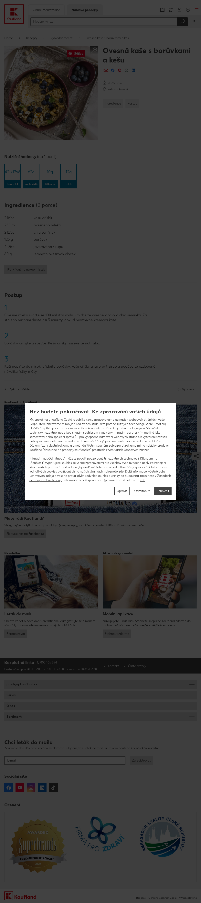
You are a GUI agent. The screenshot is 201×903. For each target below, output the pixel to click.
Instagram (31, 787)
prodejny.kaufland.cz (21, 684)
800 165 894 (48, 662)
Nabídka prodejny (85, 10)
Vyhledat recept (61, 38)
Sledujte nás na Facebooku (25, 534)
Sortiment (14, 717)
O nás (10, 706)
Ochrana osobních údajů (162, 897)
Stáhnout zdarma (117, 634)
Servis (11, 695)
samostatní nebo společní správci (52, 437)
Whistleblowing (188, 897)
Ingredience (113, 103)
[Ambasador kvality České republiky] (163, 847)
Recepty (31, 38)
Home (8, 38)
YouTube (20, 787)
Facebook (8, 787)
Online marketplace (46, 10)
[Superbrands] (38, 847)
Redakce (141, 897)
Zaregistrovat (15, 634)
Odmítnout (142, 491)
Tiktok (53, 787)
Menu (196, 10)
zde (121, 471)
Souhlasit (163, 491)
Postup (132, 103)
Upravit (122, 491)
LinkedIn (42, 787)
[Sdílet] (106, 70)
